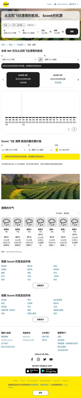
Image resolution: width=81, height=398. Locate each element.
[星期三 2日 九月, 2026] (26, 117)
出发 (43, 30)
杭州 (55, 273)
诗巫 (3, 313)
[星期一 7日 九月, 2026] (43, 117)
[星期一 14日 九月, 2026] (67, 117)
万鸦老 (56, 276)
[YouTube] (51, 359)
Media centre (6, 340)
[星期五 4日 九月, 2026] (33, 117)
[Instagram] (38, 359)
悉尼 (55, 280)
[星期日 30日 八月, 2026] (16, 117)
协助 (59, 337)
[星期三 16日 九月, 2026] (74, 117)
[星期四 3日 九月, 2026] (30, 117)
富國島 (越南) (58, 310)
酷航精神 (4, 337)
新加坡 (3, 266)
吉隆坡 (3, 269)
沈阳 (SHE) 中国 (10, 33)
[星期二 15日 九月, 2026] (70, 117)
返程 (55, 30)
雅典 (3, 273)
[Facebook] (32, 359)
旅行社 (44, 340)
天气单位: (59, 213)
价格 (56, 145)
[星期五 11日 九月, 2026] (57, 117)
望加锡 (56, 269)
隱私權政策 (34, 385)
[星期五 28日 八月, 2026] (10, 117)
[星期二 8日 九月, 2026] (47, 117)
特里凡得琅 (31, 313)
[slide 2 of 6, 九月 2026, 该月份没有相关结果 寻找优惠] (57, 79)
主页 (3, 45)
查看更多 (40, 286)
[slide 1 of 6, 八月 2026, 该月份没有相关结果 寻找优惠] (23, 79)
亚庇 (55, 313)
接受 (40, 393)
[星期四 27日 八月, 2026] (6, 117)
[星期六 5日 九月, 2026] (37, 117)
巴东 (29, 280)
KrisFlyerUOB (28, 340)
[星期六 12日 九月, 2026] (60, 117)
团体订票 (45, 337)
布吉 (29, 307)
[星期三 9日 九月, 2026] (50, 117)
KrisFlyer (26, 337)
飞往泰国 (19, 45)
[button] (18, 25)
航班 (10, 45)
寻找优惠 (23, 83)
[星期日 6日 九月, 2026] (40, 117)
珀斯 (29, 273)
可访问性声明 (63, 350)
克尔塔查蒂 (58, 300)
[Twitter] (44, 359)
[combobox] (18, 59)
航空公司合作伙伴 (8, 347)
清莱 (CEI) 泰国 (28, 33)
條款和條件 (44, 385)
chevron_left (3, 80)
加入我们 (4, 343)
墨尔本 (29, 266)
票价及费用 (62, 347)
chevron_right (78, 80)
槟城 (55, 266)
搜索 (72, 31)
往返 (5, 25)
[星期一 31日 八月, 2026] (20, 117)
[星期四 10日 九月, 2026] (53, 117)
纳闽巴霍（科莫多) (8, 310)
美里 (3, 280)
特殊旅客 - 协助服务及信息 (68, 343)
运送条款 (61, 340)
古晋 (29, 276)
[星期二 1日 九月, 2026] (23, 117)
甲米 (29, 300)
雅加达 (29, 269)
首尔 (3, 276)
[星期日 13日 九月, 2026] (64, 117)
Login (49, 4)
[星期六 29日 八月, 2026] (13, 117)
